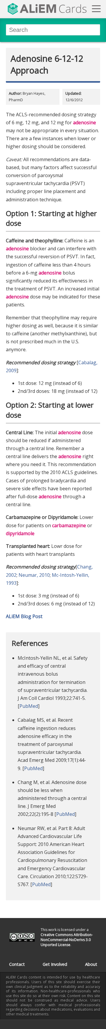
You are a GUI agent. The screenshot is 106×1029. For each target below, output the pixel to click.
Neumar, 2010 (34, 575)
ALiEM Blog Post (24, 616)
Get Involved (55, 964)
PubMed (28, 706)
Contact (17, 964)
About (91, 964)
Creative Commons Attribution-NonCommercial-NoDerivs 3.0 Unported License (67, 939)
